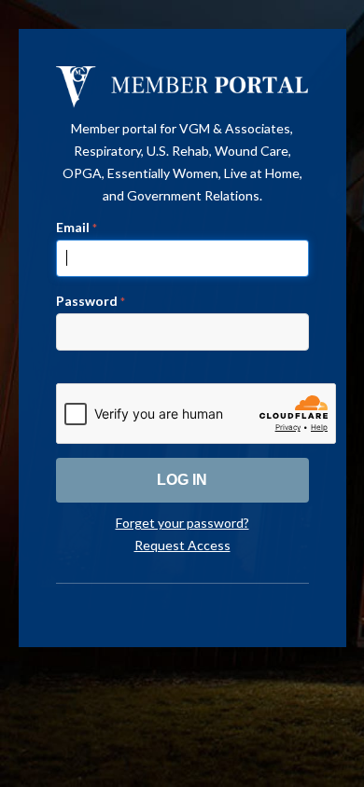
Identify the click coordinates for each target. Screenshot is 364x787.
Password (90, 301)
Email (76, 227)
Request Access (182, 545)
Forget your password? (182, 523)
